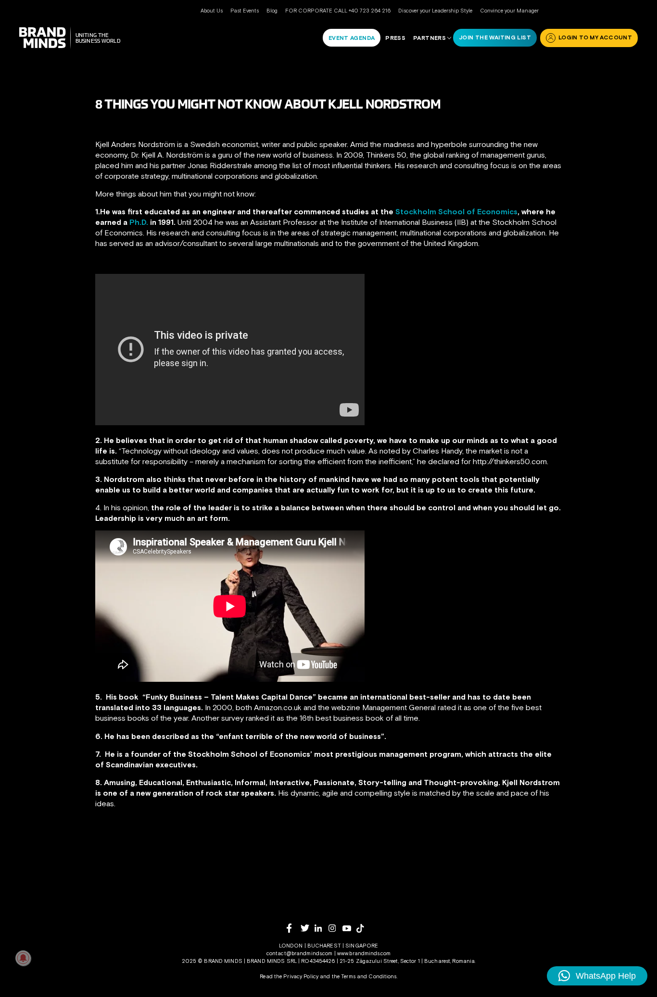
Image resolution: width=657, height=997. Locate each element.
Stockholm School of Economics (456, 211)
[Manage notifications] (23, 958)
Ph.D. (138, 222)
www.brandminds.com (364, 953)
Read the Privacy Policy (289, 976)
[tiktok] (363, 928)
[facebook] (294, 928)
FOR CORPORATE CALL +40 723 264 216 (338, 10)
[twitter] (308, 928)
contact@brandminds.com (300, 953)
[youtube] (349, 928)
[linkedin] (321, 928)
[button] (597, 975)
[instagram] (335, 928)
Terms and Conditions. (369, 976)
